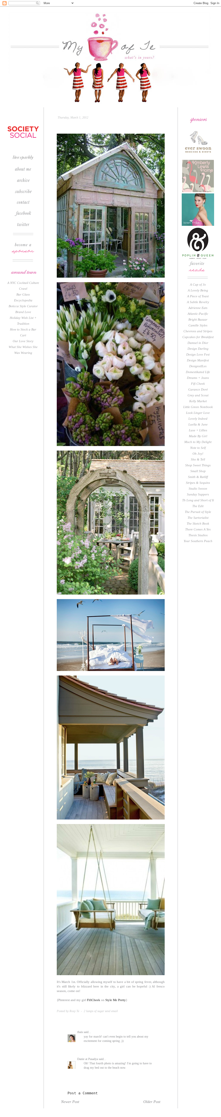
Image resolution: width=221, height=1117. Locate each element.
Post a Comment (83, 1093)
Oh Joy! (198, 453)
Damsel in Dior (198, 343)
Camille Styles (197, 325)
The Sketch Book (198, 523)
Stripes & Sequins (198, 482)
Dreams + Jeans (198, 378)
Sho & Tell (198, 459)
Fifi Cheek (198, 383)
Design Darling (198, 348)
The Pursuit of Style (198, 512)
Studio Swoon (198, 488)
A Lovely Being (198, 290)
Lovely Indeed (197, 418)
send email (111, 1011)
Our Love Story (23, 341)
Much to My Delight (198, 442)
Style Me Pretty (115, 1000)
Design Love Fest (198, 354)
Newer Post (70, 1102)
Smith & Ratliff (198, 477)
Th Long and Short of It (198, 500)
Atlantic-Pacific (198, 313)
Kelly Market (198, 401)
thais (80, 1032)
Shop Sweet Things (198, 465)
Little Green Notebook (198, 407)
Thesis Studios (198, 535)
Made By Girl (198, 436)
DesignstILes (198, 366)
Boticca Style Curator (23, 306)
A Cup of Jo (198, 284)
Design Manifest (198, 360)
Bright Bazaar (197, 319)
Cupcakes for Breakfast (198, 337)
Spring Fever (77, 125)
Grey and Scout (198, 395)
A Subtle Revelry (198, 302)
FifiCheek (93, 1000)
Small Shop (198, 471)
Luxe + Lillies (198, 430)
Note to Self (198, 447)
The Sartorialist (198, 517)
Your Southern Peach (198, 541)
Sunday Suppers (198, 494)
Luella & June (198, 424)
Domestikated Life (198, 372)
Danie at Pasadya (87, 1059)
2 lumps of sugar (94, 1011)
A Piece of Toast (198, 296)
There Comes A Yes (198, 529)
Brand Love (23, 312)
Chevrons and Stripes (197, 331)
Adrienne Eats (197, 308)
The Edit (198, 506)
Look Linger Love (198, 413)
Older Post (151, 1102)
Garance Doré (198, 389)
